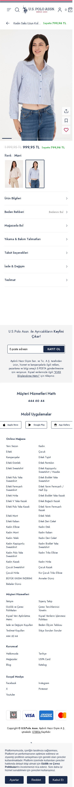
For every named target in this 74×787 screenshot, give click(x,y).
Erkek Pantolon (46, 460)
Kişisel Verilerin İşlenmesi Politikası (52, 615)
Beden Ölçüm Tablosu (50, 622)
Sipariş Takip (45, 599)
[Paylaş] (66, 108)
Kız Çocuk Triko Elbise (50, 570)
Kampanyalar (13, 455)
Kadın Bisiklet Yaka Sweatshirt (48, 543)
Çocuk (42, 449)
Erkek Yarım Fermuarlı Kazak (50, 506)
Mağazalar (11, 657)
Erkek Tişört (45, 455)
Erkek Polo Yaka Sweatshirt (14, 476)
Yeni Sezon (12, 444)
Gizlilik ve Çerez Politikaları (14, 606)
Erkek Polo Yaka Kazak (17, 504)
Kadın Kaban (45, 530)
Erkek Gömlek (13, 460)
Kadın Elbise (13, 524)
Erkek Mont (12, 513)
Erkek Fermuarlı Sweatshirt (14, 485)
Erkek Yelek (44, 513)
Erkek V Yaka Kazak (16, 499)
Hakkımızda (12, 651)
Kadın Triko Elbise (48, 550)
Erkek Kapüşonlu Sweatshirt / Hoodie (49, 467)
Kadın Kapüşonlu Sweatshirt (15, 543)
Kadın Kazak (12, 559)
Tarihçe (42, 651)
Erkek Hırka (12, 493)
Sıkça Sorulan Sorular (50, 628)
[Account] (60, 10)
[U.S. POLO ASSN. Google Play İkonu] (36, 422)
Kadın (42, 444)
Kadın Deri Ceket (48, 535)
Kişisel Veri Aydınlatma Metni (18, 615)
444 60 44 (36, 398)
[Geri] (8, 23)
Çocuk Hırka (12, 570)
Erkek (9, 449)
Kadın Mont (12, 530)
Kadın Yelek (12, 535)
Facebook (11, 680)
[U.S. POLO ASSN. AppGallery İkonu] (62, 422)
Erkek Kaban (12, 519)
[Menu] (9, 10)
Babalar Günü (13, 581)
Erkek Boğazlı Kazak (49, 499)
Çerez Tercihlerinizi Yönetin (49, 606)
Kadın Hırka (45, 559)
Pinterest (43, 686)
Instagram (44, 680)
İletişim (9, 599)
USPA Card (44, 657)
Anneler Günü (46, 576)
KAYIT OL (53, 347)
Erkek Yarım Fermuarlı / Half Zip (51, 485)
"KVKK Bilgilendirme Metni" (39, 371)
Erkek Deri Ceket (47, 519)
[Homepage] (39, 10)
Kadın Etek (44, 524)
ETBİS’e (36, 729)
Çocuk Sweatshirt (15, 565)
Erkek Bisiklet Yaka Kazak (52, 493)
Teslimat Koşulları (15, 628)
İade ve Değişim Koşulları (19, 622)
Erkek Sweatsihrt (14, 466)
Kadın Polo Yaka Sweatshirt (14, 552)
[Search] (17, 10)
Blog (8, 662)
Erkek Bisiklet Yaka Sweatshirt (48, 476)
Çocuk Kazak (45, 565)
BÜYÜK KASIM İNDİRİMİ (19, 576)
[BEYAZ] (14, 171)
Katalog (43, 662)
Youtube (10, 692)
